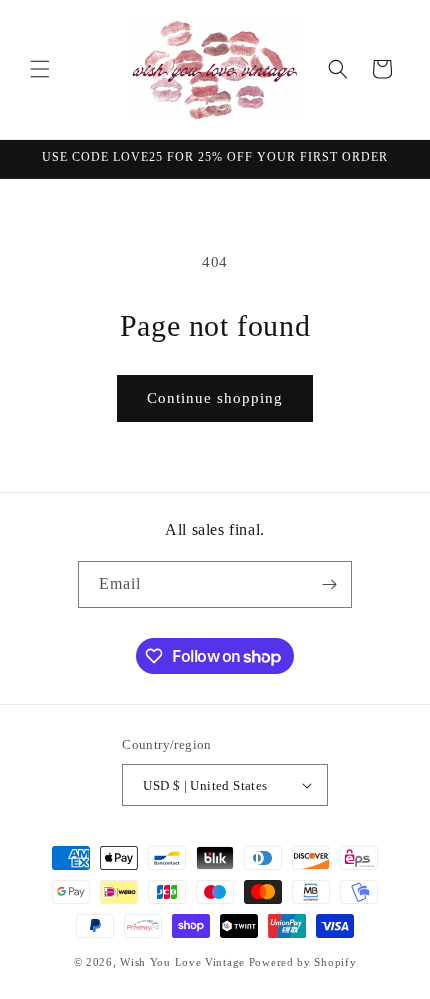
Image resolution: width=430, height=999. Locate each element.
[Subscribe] (329, 584)
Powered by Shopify (303, 962)
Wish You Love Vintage (182, 962)
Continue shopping (215, 398)
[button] (40, 69)
